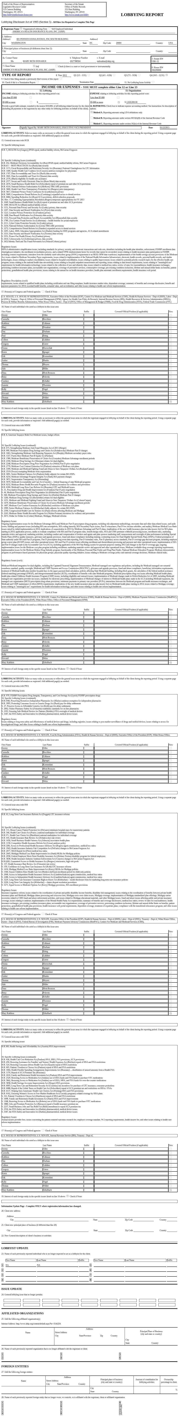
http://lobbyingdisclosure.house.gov (18, 14)
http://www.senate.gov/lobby (77, 14)
